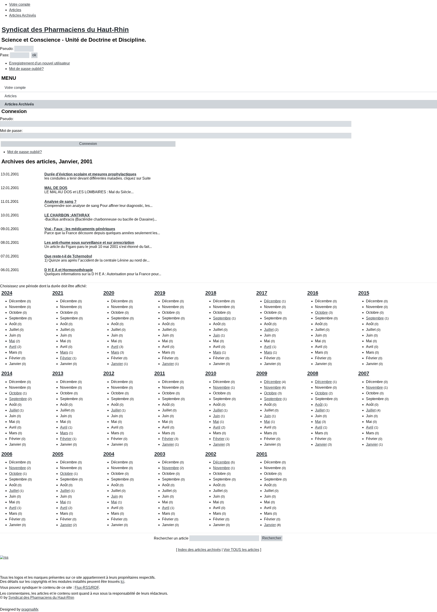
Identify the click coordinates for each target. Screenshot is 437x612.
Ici (122, 582)
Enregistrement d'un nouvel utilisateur (39, 63)
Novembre (221, 387)
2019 (159, 293)
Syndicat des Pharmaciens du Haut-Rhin (65, 29)
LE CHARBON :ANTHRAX (67, 215)
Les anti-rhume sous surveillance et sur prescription (89, 242)
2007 (363, 373)
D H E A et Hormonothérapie (68, 270)
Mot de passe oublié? (26, 69)
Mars (64, 352)
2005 (57, 454)
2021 (57, 293)
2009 (261, 373)
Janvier (117, 364)
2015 (363, 293)
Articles (15, 10)
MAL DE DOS (55, 188)
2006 (6, 454)
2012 (108, 373)
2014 (6, 373)
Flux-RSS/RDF (87, 587)
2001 (261, 454)
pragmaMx (29, 609)
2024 (6, 293)
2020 (108, 293)
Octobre (321, 312)
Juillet (269, 330)
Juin (216, 335)
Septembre (222, 318)
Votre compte (19, 4)
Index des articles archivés (199, 550)
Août (319, 404)
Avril (12, 347)
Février (65, 358)
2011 (159, 373)
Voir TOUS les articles (241, 550)
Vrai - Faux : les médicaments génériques (79, 229)
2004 (108, 454)
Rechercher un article (171, 538)
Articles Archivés (22, 15)
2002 (210, 454)
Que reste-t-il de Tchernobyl (68, 256)
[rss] (4, 557)
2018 (210, 293)
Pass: (4, 55)
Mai (12, 341)
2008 (312, 373)
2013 (57, 373)
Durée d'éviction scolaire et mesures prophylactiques (90, 174)
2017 (261, 293)
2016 (312, 293)
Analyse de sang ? (60, 201)
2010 (210, 373)
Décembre (272, 301)
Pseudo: (6, 49)
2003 (159, 454)
